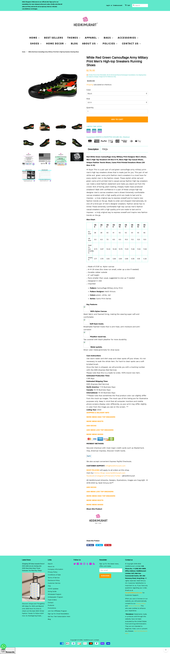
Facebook (90, 476)
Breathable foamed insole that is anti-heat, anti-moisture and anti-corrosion (112, 328)
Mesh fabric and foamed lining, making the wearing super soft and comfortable (111, 315)
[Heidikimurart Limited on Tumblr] (87, 564)
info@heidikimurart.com (115, 466)
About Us (89, 43)
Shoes (35, 43)
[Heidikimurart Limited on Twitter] (75, 564)
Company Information (55, 569)
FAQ (49, 586)
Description (93, 149)
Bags (108, 38)
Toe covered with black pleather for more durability (105, 339)
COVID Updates (53, 589)
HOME (33, 38)
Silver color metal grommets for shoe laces (101, 350)
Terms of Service (53, 577)
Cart (128, 5)
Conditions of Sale (54, 575)
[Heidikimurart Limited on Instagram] (84, 564)
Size (88, 99)
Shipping (89, 85)
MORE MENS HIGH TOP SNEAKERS (100, 496)
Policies (109, 43)
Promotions (52, 608)
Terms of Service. (134, 606)
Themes (73, 38)
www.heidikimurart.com (115, 473)
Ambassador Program (55, 597)
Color (88, 90)
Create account (117, 5)
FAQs (105, 149)
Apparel (91, 38)
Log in (108, 5)
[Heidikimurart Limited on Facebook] (78, 564)
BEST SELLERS (53, 38)
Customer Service (54, 583)
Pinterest (109, 476)
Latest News (26, 560)
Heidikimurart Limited (91, 640)
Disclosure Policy (54, 580)
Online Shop (99, 473)
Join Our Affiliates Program (57, 611)
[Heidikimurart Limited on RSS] (94, 564)
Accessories (127, 38)
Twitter (118, 476)
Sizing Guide (52, 591)
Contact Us (130, 43)
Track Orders (52, 600)
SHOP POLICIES (92, 470)
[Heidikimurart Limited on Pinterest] (81, 564)
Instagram (100, 476)
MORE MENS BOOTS (94, 500)
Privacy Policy (52, 572)
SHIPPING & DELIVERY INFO (97, 413)
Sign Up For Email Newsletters (58, 614)
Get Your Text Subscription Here (59, 616)
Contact (50, 602)
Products (51, 605)
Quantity (90, 108)
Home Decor (55, 43)
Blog (74, 43)
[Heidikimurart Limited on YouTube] (90, 564)
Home (23, 52)
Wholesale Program (54, 594)
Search (50, 564)
